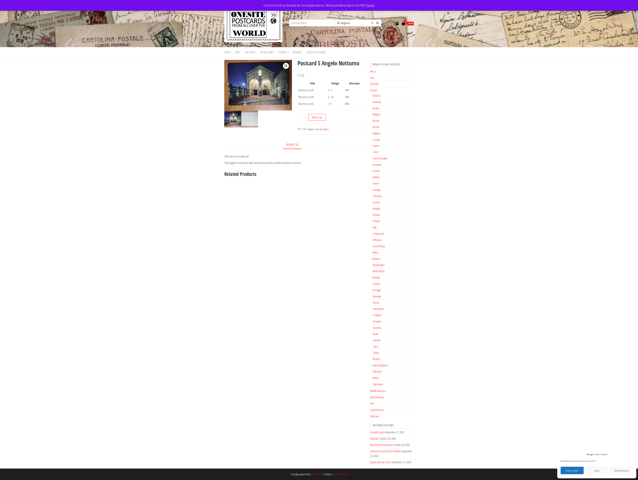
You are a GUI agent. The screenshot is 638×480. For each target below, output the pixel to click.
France (376, 183)
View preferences (621, 470)
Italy (374, 227)
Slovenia (377, 328)
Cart (237, 52)
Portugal (377, 290)
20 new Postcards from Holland (385, 451)
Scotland (377, 315)
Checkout (250, 52)
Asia (372, 78)
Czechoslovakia (380, 158)
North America (377, 397)
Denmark (377, 165)
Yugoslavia (378, 384)
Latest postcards (316, 52)
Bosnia (376, 121)
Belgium (376, 114)
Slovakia (377, 321)
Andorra (376, 96)
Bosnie (376, 127)
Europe (373, 90)
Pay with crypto (377, 432)
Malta (375, 252)
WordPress (316, 474)
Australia (374, 84)
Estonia (376, 171)
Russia (376, 302)
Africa (372, 71)
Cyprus (376, 146)
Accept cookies (572, 470)
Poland (376, 284)
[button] (286, 66)
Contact (283, 52)
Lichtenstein (378, 234)
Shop (227, 52)
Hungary (376, 208)
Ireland (376, 221)
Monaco (377, 259)
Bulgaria (376, 133)
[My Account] (397, 23)
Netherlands (379, 271)
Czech (375, 152)
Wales (376, 378)
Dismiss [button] (370, 5)
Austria (376, 108)
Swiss (375, 346)
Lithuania (377, 240)
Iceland (376, 215)
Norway (376, 277)
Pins (372, 404)
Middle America (377, 391)
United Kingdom (380, 365)
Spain (317, 129)
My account (266, 52)
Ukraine (376, 359)
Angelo (326, 129)
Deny (597, 470)
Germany (377, 196)
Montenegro (379, 265)
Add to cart (317, 117)
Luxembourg (379, 246)
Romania (377, 296)
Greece (376, 202)
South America (377, 410)
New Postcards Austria (381, 445)
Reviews (297, 52)
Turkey (376, 353)
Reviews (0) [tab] (292, 145)
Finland (376, 177)
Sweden (377, 340)
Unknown (377, 371)
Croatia (376, 140)
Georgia (376, 190)
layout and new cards (380, 462)
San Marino (378, 309)
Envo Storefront (340, 474)
